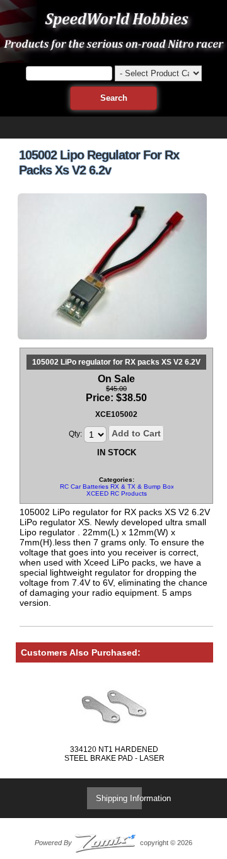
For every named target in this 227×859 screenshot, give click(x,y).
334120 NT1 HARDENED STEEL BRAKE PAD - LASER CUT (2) (114, 758)
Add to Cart (136, 433)
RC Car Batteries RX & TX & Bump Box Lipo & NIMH (136, 486)
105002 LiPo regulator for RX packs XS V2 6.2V (116, 362)
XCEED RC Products (116, 493)
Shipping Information (133, 798)
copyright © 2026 (113, 842)
